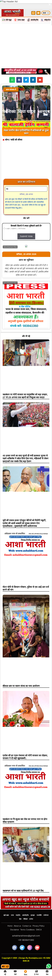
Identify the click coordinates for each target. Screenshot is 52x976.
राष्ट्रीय (18, 906)
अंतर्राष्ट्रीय (25, 906)
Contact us (26, 917)
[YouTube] (38, 4)
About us (17, 917)
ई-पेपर (31, 910)
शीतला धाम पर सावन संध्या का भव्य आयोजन (21, 677)
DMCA (39, 921)
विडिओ (25, 910)
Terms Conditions (27, 921)
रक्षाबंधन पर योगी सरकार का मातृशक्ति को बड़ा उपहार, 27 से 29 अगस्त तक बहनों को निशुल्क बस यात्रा (25, 387)
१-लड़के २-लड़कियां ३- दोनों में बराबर (15, 220)
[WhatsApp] (33, 4)
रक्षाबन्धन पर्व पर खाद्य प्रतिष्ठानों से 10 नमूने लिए (23, 881)
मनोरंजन (46, 906)
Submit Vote (26, 227)
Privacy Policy (38, 917)
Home (9, 917)
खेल (20, 910)
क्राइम (33, 906)
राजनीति (39, 906)
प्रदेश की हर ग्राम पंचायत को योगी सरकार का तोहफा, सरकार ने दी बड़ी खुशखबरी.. (25, 748)
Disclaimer (14, 921)
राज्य (12, 906)
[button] (12, 71)
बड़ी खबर (6, 906)
